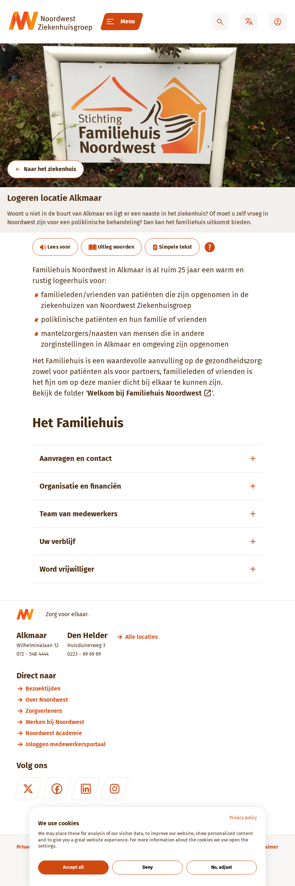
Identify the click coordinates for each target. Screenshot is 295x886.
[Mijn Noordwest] (277, 21)
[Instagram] (114, 788)
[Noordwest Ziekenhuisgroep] (50, 21)
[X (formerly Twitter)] (28, 788)
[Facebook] (57, 788)
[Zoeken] (220, 21)
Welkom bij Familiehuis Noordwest (144, 393)
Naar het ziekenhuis (50, 169)
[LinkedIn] (85, 788)
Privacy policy (243, 817)
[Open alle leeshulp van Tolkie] (210, 247)
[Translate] (249, 21)
